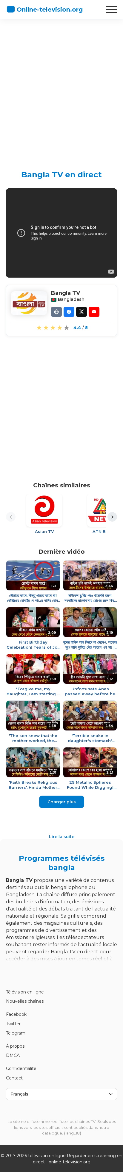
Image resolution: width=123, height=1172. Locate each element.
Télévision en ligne (25, 992)
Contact (14, 1078)
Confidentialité (21, 1068)
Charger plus (61, 802)
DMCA (13, 1055)
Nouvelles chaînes (25, 1001)
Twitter (13, 1024)
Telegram (15, 1033)
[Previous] (11, 517)
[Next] (112, 517)
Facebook (16, 1014)
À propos (15, 1046)
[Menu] (111, 9)
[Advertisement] (61, 89)
